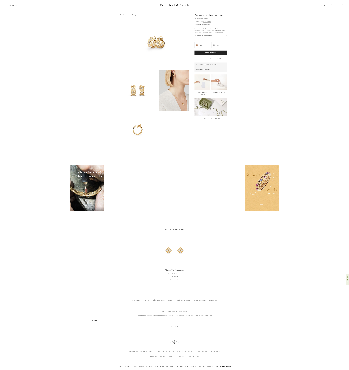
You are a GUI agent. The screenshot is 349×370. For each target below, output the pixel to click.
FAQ (159, 351)
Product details (207, 21)
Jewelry (145, 300)
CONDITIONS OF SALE (139, 366)
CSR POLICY (149, 366)
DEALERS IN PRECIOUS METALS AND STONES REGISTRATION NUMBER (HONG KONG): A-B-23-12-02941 (179, 366)
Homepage (135, 300)
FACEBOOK (163, 356)
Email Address (95, 320)
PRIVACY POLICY (128, 366)
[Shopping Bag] (343, 5)
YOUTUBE (172, 356)
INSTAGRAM (153, 356)
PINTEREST (181, 356)
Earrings (134, 15)
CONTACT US (133, 351)
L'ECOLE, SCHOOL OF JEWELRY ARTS (208, 351)
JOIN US (152, 351)
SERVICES (144, 351)
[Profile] (339, 5)
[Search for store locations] (332, 5)
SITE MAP (209, 366)
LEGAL (120, 366)
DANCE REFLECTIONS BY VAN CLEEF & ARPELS (178, 351)
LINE (198, 356)
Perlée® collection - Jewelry (162, 300)
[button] (156, 42)
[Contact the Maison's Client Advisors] (335, 5)
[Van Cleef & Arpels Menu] (6, 5)
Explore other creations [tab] (174, 229)
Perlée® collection (125, 15)
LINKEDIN (191, 356)
